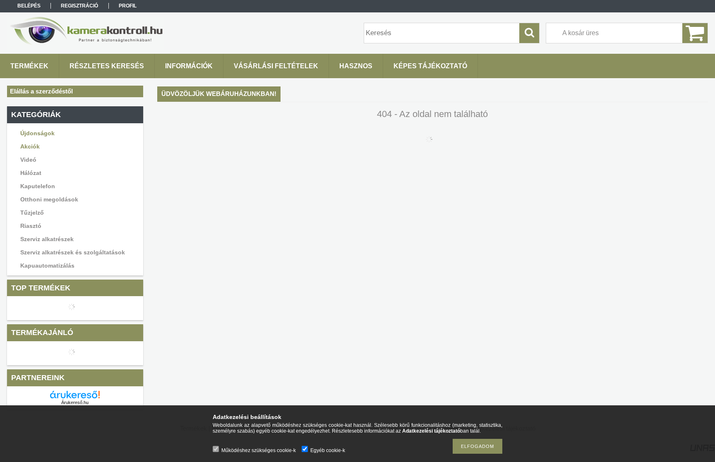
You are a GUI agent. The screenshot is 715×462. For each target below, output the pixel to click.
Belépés (29, 6)
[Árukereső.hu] (75, 394)
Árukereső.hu (75, 402)
